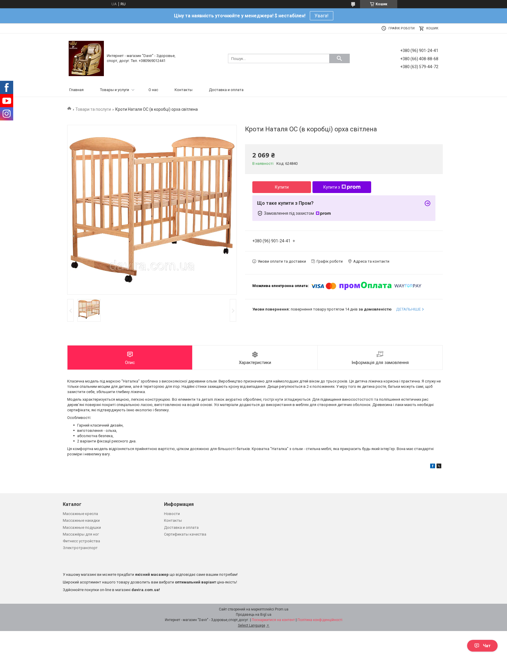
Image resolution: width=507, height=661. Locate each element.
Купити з (331, 187)
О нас (153, 90)
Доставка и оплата (226, 90)
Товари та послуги (93, 109)
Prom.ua (281, 609)
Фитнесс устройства (81, 541)
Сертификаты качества (185, 534)
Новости (172, 513)
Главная (76, 90)
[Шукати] (339, 58)
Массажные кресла (80, 513)
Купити (282, 187)
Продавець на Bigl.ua (253, 615)
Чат (487, 645)
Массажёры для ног (81, 534)
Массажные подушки (82, 527)
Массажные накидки (81, 520)
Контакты (183, 90)
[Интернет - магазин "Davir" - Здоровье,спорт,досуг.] (86, 58)
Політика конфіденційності (320, 620)
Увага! (322, 16)
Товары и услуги (114, 90)
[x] (439, 467)
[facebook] (432, 467)
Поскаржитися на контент (273, 620)
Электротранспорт (80, 548)
